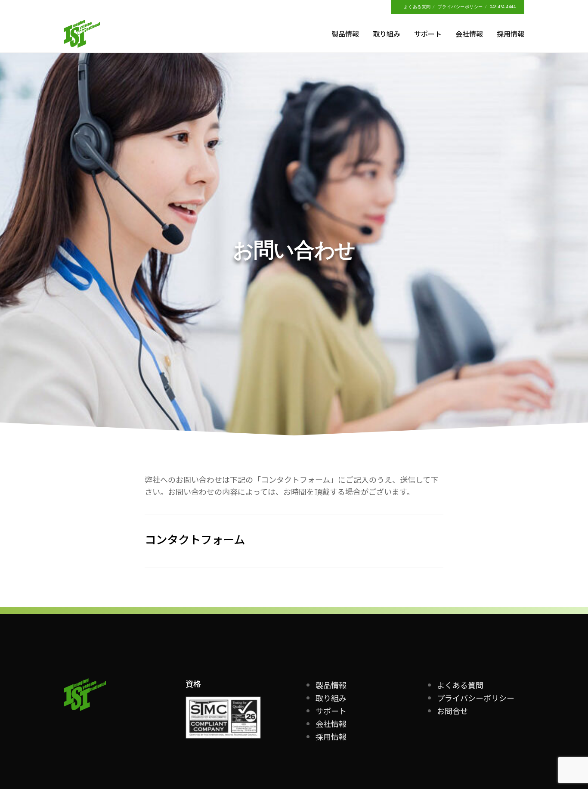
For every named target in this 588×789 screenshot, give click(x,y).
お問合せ (452, 710)
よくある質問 (417, 6)
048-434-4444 (503, 6)
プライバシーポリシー (460, 6)
